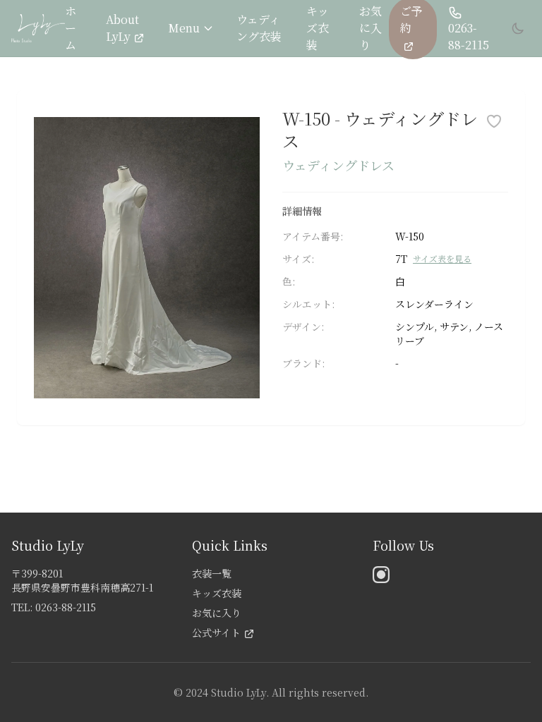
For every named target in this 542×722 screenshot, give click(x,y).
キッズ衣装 (317, 28)
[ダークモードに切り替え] (518, 28)
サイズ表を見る (442, 258)
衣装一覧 (211, 573)
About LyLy (122, 27)
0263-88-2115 (468, 36)
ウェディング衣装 (259, 27)
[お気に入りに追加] (494, 121)
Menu (184, 28)
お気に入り (370, 28)
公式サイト (216, 632)
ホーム (70, 28)
